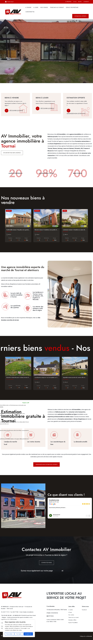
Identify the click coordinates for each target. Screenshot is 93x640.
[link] (15, 106)
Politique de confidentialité (86, 636)
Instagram (68, 571)
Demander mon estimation (76, 114)
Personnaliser (9, 634)
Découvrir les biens (16, 111)
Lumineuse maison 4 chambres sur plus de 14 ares (76, 230)
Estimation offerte (72, 620)
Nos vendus (44, 7)
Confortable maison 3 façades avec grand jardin (19, 230)
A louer (35, 7)
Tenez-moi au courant (57, 7)
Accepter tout (28, 634)
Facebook (57, 571)
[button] (89, 516)
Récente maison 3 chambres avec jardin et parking (48, 230)
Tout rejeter (19, 634)
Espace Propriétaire (72, 7)
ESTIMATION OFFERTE (7, 67)
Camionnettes (29, 12)
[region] (19, 628)
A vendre (28, 7)
